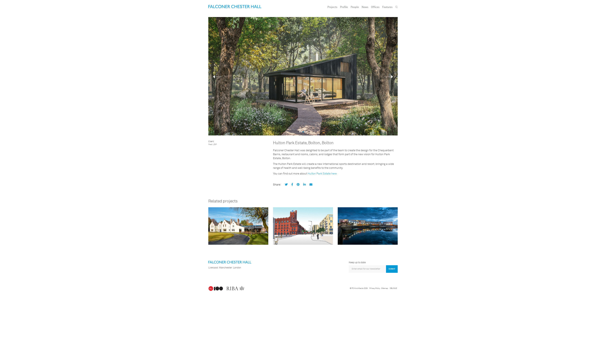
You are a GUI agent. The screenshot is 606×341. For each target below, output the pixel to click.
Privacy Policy (374, 288)
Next (388, 76)
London (237, 267)
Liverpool (213, 267)
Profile (344, 7)
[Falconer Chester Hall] (234, 6)
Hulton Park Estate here (322, 173)
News (365, 7)
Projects (332, 7)
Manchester (225, 267)
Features (387, 7)
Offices (375, 7)
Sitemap (384, 288)
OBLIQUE (393, 288)
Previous (217, 76)
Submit (392, 269)
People (355, 7)
